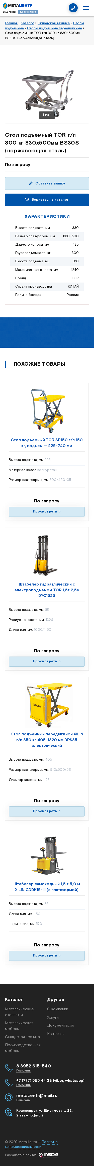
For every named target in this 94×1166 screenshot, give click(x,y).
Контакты (55, 1034)
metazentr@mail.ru (36, 1095)
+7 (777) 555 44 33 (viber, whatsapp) (50, 1081)
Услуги (53, 1017)
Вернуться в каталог (50, 199)
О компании (57, 1009)
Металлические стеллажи (19, 1012)
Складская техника (22, 1037)
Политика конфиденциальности (31, 1144)
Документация (60, 1025)
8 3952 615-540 (33, 1066)
